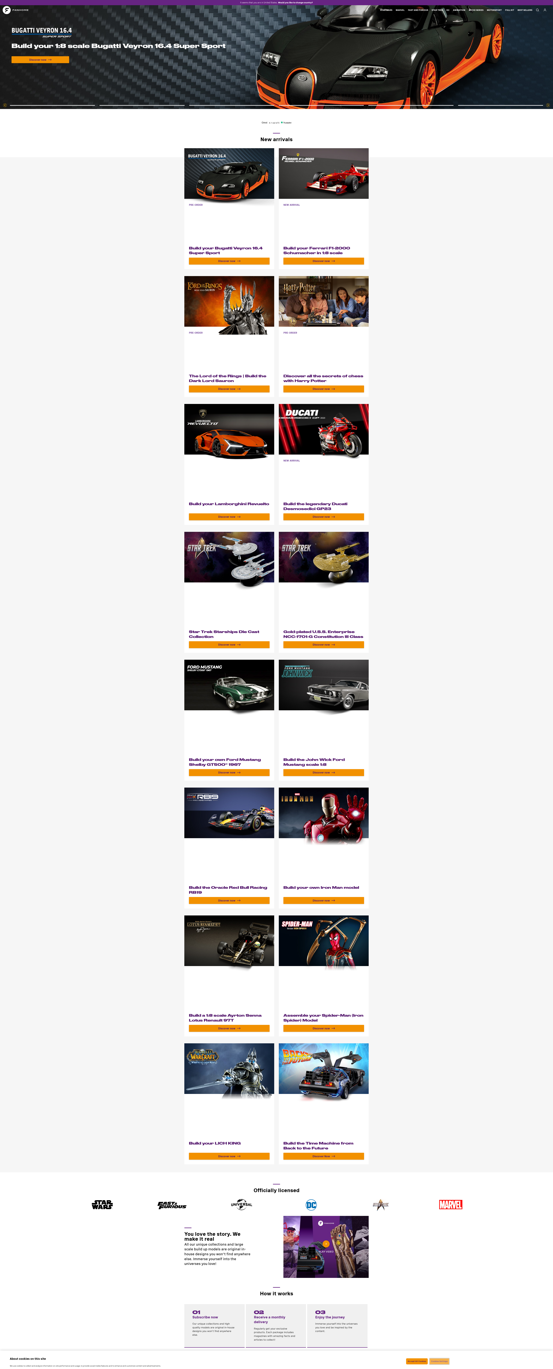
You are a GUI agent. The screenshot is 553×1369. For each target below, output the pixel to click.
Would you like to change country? (295, 2)
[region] (276, 1360)
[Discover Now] (229, 592)
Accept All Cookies (417, 1361)
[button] (326, 1247)
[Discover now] (229, 208)
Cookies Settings (439, 1361)
